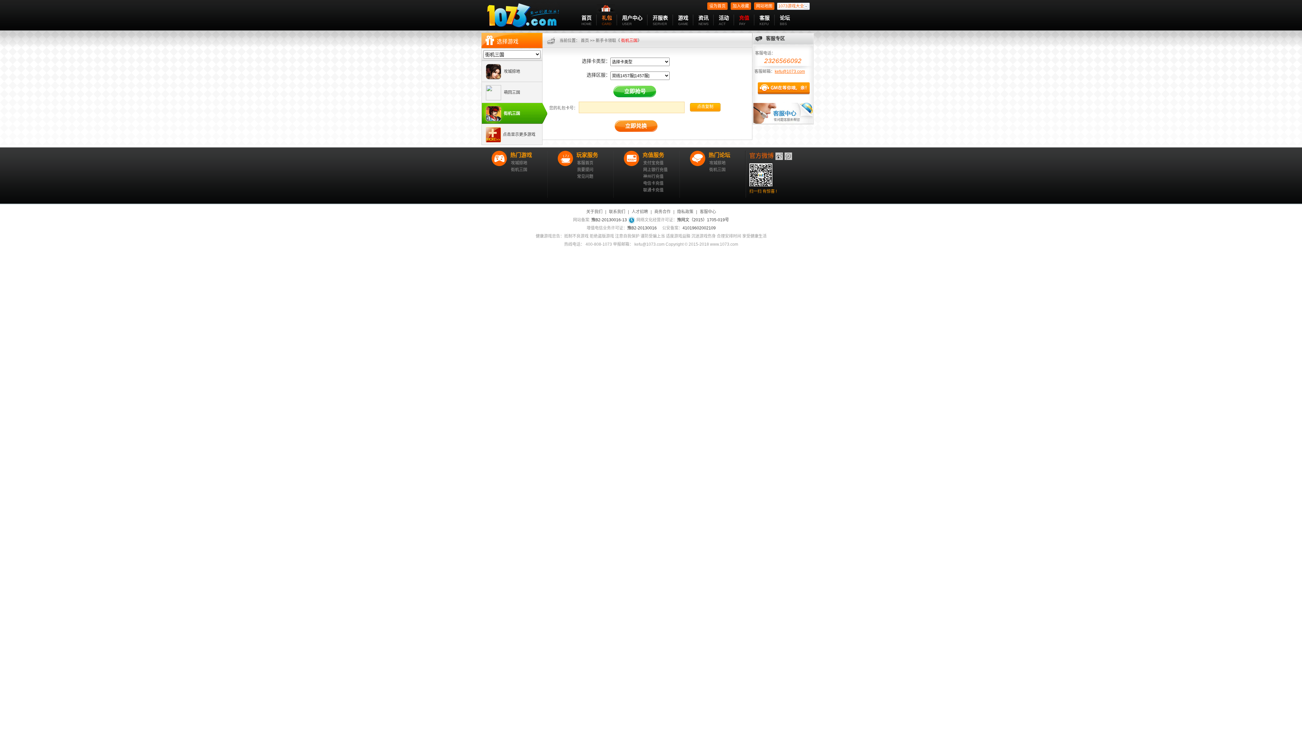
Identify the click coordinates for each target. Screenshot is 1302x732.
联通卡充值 (653, 190)
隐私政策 (685, 211)
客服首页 (585, 163)
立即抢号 (635, 91)
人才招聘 (640, 211)
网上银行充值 (655, 169)
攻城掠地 (511, 71)
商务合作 (662, 211)
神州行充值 (653, 176)
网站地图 (764, 6)
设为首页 (717, 6)
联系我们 (617, 211)
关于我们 (594, 211)
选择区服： (598, 75)
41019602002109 (699, 228)
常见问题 (585, 176)
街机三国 (511, 113)
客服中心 (708, 211)
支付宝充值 (653, 163)
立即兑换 (636, 126)
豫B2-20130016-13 (609, 220)
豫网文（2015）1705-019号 (703, 220)
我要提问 (585, 169)
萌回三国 (511, 92)
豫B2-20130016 (642, 228)
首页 (585, 40)
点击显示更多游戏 (519, 134)
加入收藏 (741, 6)
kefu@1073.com (790, 71)
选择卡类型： (596, 61)
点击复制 (705, 106)
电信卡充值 (653, 183)
